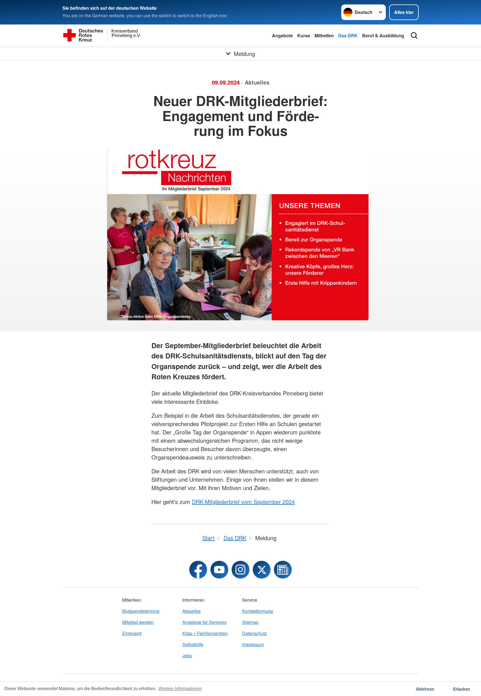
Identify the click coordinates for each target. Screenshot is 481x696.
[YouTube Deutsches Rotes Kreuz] (219, 570)
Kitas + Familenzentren (205, 633)
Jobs (187, 655)
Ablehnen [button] (425, 689)
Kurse (303, 35)
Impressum (253, 644)
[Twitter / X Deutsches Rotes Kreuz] (262, 570)
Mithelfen (324, 35)
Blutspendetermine (140, 611)
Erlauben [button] (461, 689)
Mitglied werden (138, 622)
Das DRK (348, 35)
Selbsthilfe (192, 644)
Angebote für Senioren (204, 622)
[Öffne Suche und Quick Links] (414, 35)
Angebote (282, 35)
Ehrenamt (131, 633)
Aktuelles (191, 611)
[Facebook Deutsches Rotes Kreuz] (198, 570)
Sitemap (250, 622)
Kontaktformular (257, 611)
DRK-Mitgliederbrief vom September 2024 (243, 502)
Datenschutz (254, 633)
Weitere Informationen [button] (180, 688)
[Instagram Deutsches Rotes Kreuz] (240, 570)
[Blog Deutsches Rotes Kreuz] (283, 570)
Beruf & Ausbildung (383, 35)
